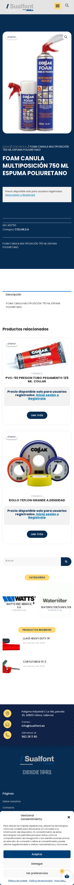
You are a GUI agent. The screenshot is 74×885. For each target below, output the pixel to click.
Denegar (37, 864)
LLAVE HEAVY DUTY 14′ (36, 638)
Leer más (37, 415)
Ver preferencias (37, 873)
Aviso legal (60, 880)
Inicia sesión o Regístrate (20, 195)
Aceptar (37, 854)
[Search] (66, 561)
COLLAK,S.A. (19, 146)
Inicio (6, 146)
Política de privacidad (41, 880)
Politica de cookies (18, 880)
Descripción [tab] (13, 294)
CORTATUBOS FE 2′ (34, 661)
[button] (69, 817)
